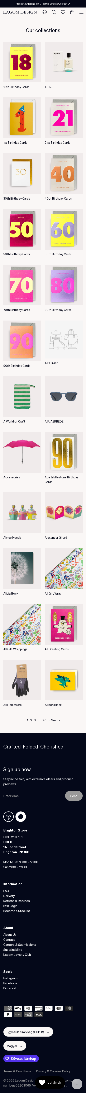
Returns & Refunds (16, 901)
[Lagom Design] (20, 12)
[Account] (44, 12)
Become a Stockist (16, 911)
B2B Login (10, 906)
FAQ (6, 891)
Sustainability (12, 949)
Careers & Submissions (19, 944)
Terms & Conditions (17, 1071)
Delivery (9, 896)
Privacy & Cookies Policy (53, 1071)
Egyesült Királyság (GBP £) (25, 1032)
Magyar (12, 1046)
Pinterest (9, 988)
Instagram (10, 978)
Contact (9, 939)
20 (45, 720)
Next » (55, 720)
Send (73, 796)
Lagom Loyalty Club (17, 954)
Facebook (10, 983)
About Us (9, 934)
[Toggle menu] (81, 12)
